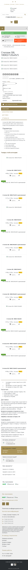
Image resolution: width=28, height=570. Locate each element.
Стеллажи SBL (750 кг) (9, 46)
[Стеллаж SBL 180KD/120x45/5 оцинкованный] (14, 355)
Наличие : (5, 100)
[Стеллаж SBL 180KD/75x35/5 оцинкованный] (14, 182)
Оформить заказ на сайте (9, 472)
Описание (5, 109)
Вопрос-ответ (6, 544)
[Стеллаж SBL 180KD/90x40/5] (14, 207)
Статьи (4, 546)
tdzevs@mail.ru (11, 516)
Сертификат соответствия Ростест (14, 382)
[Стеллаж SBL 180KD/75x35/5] (14, 157)
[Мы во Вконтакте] (3, 503)
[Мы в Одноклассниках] (7, 503)
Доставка (12, 4)
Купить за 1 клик (7, 88)
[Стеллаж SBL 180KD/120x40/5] (14, 306)
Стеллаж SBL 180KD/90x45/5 (14, 269)
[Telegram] (9, 74)
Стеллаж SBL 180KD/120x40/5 (14, 319)
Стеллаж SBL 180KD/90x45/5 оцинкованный (14, 294)
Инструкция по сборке (11, 387)
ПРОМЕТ (8, 98)
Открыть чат (19, 17)
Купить (13, 175)
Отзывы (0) (5, 118)
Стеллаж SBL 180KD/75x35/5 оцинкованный (14, 195)
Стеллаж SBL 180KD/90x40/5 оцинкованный (14, 244)
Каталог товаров (6, 45)
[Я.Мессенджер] (3, 74)
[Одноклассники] (7, 74)
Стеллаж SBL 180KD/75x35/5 (14, 170)
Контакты (22, 4)
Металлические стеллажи (19, 45)
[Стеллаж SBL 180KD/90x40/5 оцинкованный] (14, 232)
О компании (7, 4)
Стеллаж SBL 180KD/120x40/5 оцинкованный (14, 343)
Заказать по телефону (8, 469)
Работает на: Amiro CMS (13, 568)
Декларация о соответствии (13, 385)
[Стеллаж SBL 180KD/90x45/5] (14, 256)
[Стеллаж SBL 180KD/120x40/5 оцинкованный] (14, 331)
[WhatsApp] (15, 74)
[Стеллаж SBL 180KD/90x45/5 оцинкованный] (14, 281)
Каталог (4, 540)
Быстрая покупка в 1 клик (9, 474)
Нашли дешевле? (9, 93)
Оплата (17, 4)
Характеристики (7, 112)
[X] (11, 74)
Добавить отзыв (20, 78)
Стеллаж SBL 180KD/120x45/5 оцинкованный (14, 368)
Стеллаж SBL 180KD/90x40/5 (14, 220)
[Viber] (13, 74)
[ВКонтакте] (5, 74)
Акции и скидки (6, 542)
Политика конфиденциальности (12, 508)
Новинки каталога (7, 538)
